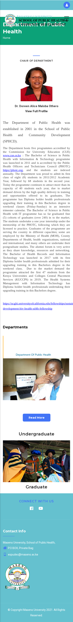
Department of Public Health (33, 354)
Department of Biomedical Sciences (33, 339)
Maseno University (34, 609)
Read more (37, 417)
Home (6, 37)
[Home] (36, 18)
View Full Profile (36, 111)
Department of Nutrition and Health (33, 347)
